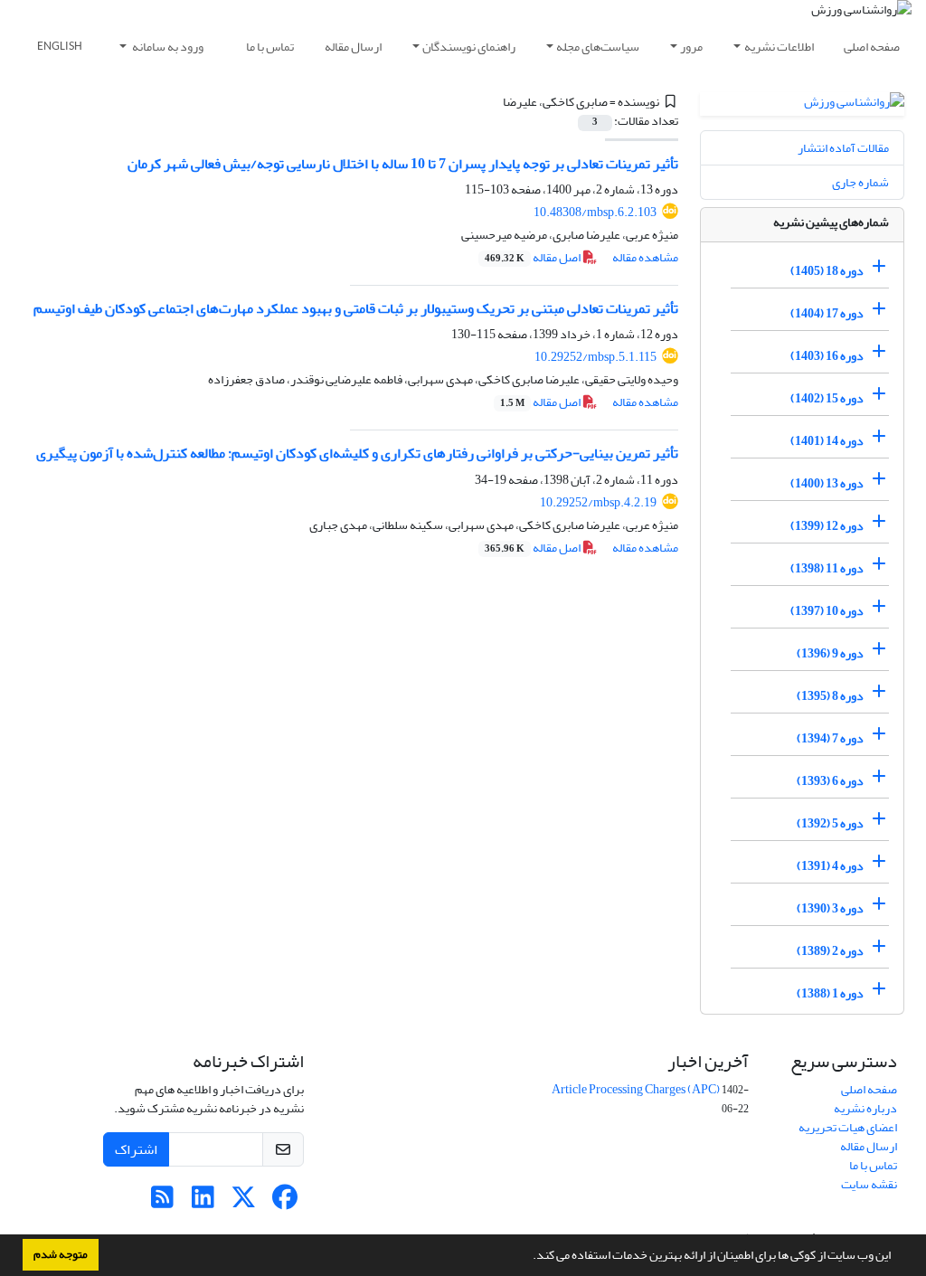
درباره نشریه (865, 1108)
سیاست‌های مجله (597, 46)
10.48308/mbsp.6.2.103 (595, 212)
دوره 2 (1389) (830, 951)
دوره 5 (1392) (830, 823)
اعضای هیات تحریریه (847, 1127)
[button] (528, 1257)
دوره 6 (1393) (830, 781)
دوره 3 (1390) (830, 908)
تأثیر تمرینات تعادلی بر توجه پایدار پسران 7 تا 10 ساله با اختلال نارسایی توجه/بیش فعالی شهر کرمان (403, 163)
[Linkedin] (203, 1202)
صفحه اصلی (872, 46)
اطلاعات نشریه (779, 46)
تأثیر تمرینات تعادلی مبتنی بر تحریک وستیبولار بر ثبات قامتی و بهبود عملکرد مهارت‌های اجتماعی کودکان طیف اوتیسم (355, 308)
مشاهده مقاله (645, 257)
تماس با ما (270, 46)
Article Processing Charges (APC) (636, 1089)
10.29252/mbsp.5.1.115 (595, 357)
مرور (691, 46)
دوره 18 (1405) (827, 271)
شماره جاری (860, 182)
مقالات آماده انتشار (843, 148)
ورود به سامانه (166, 46)
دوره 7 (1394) (830, 738)
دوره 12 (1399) (827, 526)
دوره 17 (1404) (827, 313)
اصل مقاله (533, 257)
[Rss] (162, 1202)
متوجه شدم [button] (60, 1254)
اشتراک (136, 1149)
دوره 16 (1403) (827, 356)
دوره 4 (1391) (830, 866)
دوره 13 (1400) (827, 483)
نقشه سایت (869, 1184)
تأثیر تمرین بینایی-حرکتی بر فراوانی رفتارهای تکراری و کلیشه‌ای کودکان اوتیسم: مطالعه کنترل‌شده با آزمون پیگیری (357, 453)
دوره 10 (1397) (827, 611)
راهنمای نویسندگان (468, 46)
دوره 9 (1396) (830, 653)
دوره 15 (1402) (827, 398)
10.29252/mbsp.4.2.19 (598, 502)
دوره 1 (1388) (830, 993)
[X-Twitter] (243, 1202)
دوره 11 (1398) (827, 568)
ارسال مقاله (353, 46)
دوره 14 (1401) (827, 441)
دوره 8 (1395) (830, 696)
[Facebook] (284, 1202)
